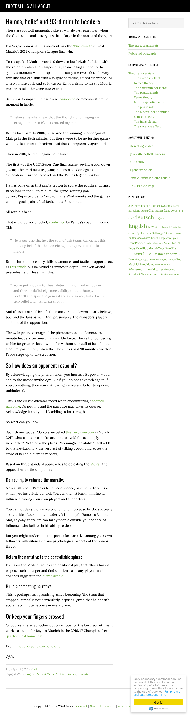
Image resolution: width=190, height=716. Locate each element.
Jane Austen (143, 238)
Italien (132, 238)
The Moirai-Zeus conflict (151, 112)
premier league (158, 259)
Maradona (158, 243)
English (30, 674)
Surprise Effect (137, 274)
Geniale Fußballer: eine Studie (149, 178)
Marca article (52, 576)
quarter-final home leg (23, 636)
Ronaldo (145, 264)
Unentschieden (160, 274)
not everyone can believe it (38, 646)
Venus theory (143, 97)
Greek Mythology (154, 233)
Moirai (95, 464)
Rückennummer (160, 264)
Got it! (158, 702)
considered (67, 99)
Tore (149, 274)
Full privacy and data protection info (157, 693)
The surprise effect (147, 78)
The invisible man (146, 121)
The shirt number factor (150, 88)
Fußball (166, 227)
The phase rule (144, 107)
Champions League (161, 210)
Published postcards (142, 53)
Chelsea (178, 210)
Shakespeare (168, 269)
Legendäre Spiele (140, 170)
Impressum (107, 706)
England (160, 218)
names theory (166, 254)
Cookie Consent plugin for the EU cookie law (158, 709)
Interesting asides (140, 146)
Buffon (144, 210)
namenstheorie (141, 253)
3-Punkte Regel (138, 205)
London (148, 243)
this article (18, 267)
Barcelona (134, 210)
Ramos (71, 674)
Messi (167, 243)
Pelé (131, 259)
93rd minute (82, 46)
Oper (181, 254)
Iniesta (178, 233)
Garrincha (175, 227)
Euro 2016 (154, 227)
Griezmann (169, 233)
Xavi (171, 274)
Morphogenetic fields (149, 102)
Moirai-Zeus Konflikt (162, 248)
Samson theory (144, 116)
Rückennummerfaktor (144, 269)
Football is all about (28, 6)
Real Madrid (86, 674)
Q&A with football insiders (146, 154)
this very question (80, 432)
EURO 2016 (136, 162)
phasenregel (142, 259)
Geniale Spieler (136, 233)
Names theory (143, 83)
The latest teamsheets (143, 45)
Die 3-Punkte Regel (141, 186)
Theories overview (141, 73)
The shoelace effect (147, 126)
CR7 (131, 218)
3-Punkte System (160, 205)
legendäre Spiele (169, 238)
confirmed (57, 222)
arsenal (175, 205)
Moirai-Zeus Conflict (51, 674)
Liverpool (136, 243)
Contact (81, 706)
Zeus (176, 274)
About (93, 706)
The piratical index (147, 92)
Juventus (155, 238)
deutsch (144, 217)
